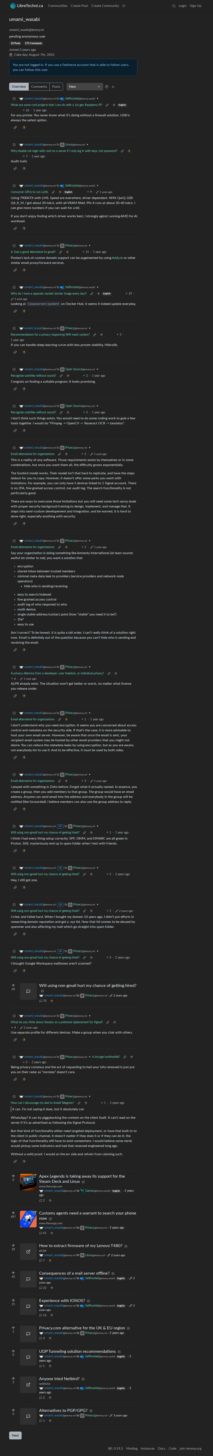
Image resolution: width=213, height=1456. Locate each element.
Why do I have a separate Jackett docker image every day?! (49, 293)
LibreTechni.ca (30, 6)
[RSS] (113, 86)
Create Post (79, 5)
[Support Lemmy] (124, 6)
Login (183, 5)
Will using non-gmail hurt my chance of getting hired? (45, 832)
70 (44, 1001)
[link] (113, 105)
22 (44, 1288)
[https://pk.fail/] (28, 1251)
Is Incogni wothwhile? (106, 1057)
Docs (161, 1448)
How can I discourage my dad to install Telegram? (42, 1103)
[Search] (174, 6)
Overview (19, 86)
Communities (57, 5)
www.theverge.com (50, 1186)
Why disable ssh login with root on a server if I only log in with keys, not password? (64, 151)
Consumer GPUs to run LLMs (29, 192)
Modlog (131, 1448)
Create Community (105, 5)
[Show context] (107, 105)
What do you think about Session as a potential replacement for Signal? (57, 1022)
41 (44, 1233)
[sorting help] (106, 86)
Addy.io (117, 258)
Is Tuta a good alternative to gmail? (33, 252)
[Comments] (28, 991)
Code (172, 1448)
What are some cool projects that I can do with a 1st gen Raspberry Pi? (56, 105)
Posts (56, 86)
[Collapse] (14, 99)
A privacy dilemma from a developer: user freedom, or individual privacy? (57, 673)
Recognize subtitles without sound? (33, 375)
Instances (148, 1448)
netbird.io (44, 1383)
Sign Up (195, 5)
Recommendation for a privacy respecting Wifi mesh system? (50, 334)
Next (15, 1435)
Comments (39, 86)
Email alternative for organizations (32, 454)
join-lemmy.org (190, 1448)
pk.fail (42, 1250)
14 (44, 1315)
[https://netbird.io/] (28, 1384)
